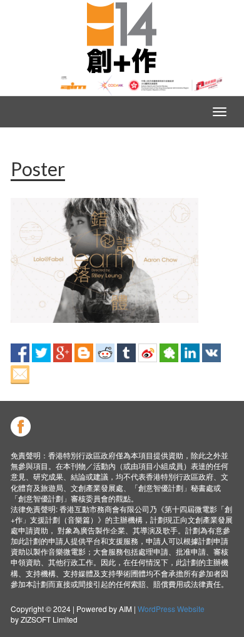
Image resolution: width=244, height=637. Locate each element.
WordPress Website (171, 608)
